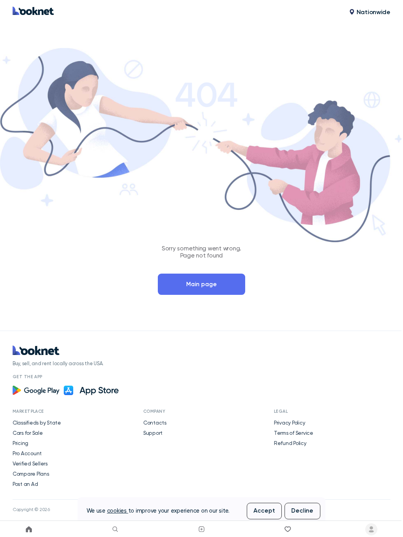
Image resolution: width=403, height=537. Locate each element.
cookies (117, 511)
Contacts (154, 422)
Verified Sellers (30, 463)
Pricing (20, 443)
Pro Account (27, 453)
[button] (369, 12)
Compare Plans (31, 474)
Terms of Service (293, 433)
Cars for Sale (28, 433)
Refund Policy (290, 443)
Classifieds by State (37, 422)
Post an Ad (25, 484)
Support (153, 433)
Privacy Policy (289, 422)
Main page (201, 284)
